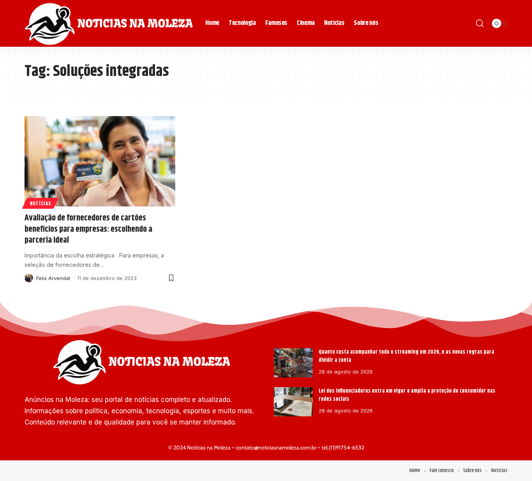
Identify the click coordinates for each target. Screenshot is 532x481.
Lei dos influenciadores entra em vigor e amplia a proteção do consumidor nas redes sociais (407, 395)
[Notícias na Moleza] (109, 23)
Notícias (40, 203)
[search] (480, 23)
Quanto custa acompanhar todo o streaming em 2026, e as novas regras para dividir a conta (406, 356)
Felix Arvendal (53, 278)
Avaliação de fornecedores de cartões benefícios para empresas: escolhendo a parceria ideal (88, 229)
